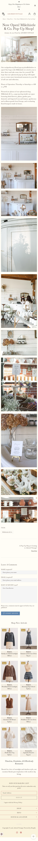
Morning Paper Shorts (28, 686)
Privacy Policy (18, 802)
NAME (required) (6, 569)
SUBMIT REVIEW (11, 613)
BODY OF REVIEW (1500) (9, 585)
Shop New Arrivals (19, 623)
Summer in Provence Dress (28, 653)
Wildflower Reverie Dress (28, 719)
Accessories (28, 751)
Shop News (10, 19)
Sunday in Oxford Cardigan (9, 653)
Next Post (34, 551)
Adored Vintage (15, 14)
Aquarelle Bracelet (28, 753)
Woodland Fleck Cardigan (9, 686)
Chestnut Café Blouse (9, 719)
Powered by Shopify (30, 828)
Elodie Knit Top (9, 753)
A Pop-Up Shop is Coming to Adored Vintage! (28, 547)
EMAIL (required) (6, 577)
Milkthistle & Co (7, 532)
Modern (9, 652)
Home (4, 19)
